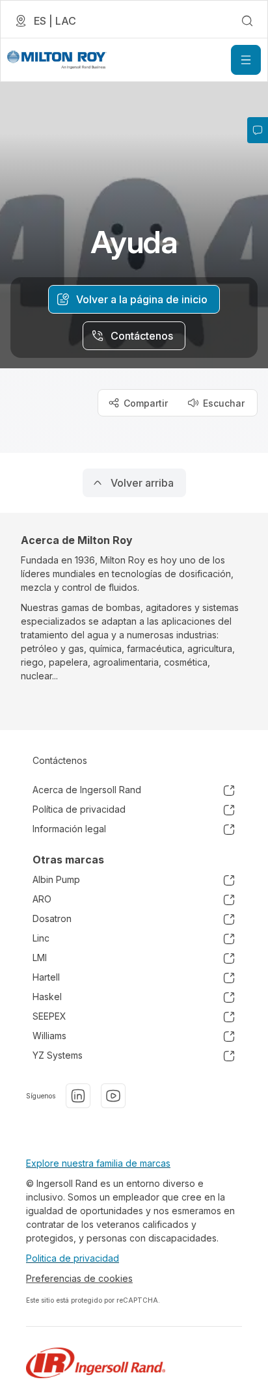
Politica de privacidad (72, 1258)
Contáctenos (60, 760)
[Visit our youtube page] (113, 1095)
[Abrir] (246, 60)
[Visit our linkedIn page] (78, 1095)
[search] (247, 21)
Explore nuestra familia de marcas (98, 1163)
